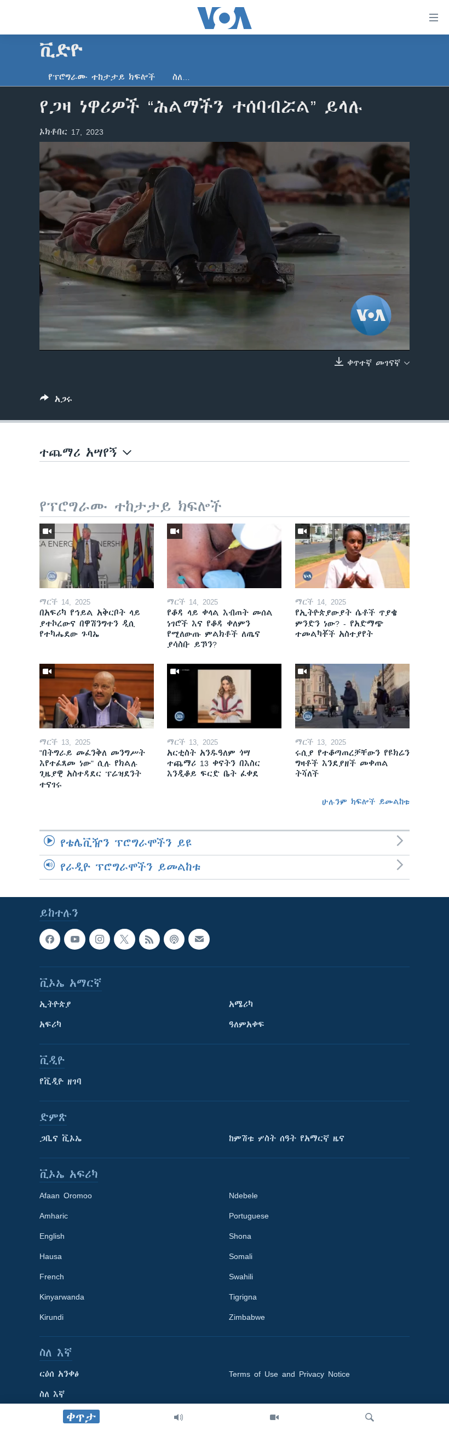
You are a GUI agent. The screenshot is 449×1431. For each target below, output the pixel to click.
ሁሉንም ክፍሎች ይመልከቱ (366, 801)
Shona (240, 1236)
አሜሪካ (241, 1004)
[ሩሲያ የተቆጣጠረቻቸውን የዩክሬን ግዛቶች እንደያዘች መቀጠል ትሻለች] (352, 696)
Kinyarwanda (61, 1297)
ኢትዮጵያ (55, 1004)
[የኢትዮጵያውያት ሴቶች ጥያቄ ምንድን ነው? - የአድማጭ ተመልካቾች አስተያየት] (352, 556)
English (52, 1236)
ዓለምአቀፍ (246, 1025)
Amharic (53, 1216)
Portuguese (249, 1216)
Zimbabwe (247, 1317)
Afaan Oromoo (65, 1195)
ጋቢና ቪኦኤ (60, 1138)
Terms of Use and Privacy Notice (289, 1374)
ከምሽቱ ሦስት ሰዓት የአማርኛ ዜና (286, 1138)
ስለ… (181, 77)
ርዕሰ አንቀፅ (59, 1374)
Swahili (241, 1276)
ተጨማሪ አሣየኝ (81, 452)
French (51, 1276)
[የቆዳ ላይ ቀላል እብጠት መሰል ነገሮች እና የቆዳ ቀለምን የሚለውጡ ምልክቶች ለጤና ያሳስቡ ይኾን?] (224, 556)
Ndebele (243, 1195)
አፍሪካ (50, 1025)
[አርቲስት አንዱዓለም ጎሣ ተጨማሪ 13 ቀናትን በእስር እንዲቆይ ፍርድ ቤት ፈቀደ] (224, 696)
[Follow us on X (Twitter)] (124, 939)
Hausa (50, 1256)
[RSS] (149, 939)
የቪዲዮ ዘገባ (60, 1082)
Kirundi (51, 1317)
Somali (240, 1256)
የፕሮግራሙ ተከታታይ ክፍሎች (101, 77)
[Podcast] (174, 939)
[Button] (56, 401)
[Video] (274, 1417)
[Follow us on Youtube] (74, 939)
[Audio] (178, 1417)
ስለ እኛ (52, 1394)
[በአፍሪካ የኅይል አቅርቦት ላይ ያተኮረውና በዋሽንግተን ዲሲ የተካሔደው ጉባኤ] (96, 556)
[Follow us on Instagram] (99, 939)
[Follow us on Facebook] (49, 939)
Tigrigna (243, 1297)
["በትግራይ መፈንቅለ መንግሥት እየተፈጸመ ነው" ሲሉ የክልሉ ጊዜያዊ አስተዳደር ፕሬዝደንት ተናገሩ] (96, 696)
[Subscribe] (198, 939)
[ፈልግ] (369, 1417)
